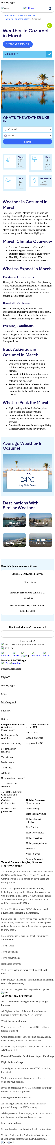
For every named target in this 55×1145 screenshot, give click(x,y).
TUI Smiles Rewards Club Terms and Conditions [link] (11, 794)
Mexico (31, 15)
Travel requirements (10, 957)
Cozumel (36, 19)
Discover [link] (30, 848)
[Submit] (5, 632)
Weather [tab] (11, 54)
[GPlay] (5, 663)
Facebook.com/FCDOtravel (18, 903)
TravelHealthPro (14, 970)
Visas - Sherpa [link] (33, 854)
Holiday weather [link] (34, 838)
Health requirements (11, 964)
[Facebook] (7, 654)
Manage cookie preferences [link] (8, 810)
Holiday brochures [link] (35, 832)
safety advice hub (17, 979)
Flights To (6, 677)
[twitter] (17, 654)
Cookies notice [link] (8, 803)
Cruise (4, 694)
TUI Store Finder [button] (27, 582)
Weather (21, 15)
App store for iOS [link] (34, 743)
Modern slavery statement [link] (8, 750)
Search (27, 142)
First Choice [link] (32, 827)
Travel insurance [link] (34, 803)
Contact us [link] (27, 598)
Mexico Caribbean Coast (17, 19)
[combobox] (27, 634)
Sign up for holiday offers (32, 644)
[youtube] (26, 654)
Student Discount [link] (34, 859)
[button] (51, 8)
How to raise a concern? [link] (13, 778)
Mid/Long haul (8, 702)
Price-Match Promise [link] (36, 813)
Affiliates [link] (5, 773)
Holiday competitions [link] (36, 843)
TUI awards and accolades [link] (9, 785)
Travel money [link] (32, 808)
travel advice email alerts (32, 919)
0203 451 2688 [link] (27, 611)
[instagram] (37, 654)
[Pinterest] (48, 654)
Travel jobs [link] (6, 767)
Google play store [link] (34, 738)
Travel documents (9, 951)
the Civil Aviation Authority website (23, 1135)
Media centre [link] (7, 762)
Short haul (6, 710)
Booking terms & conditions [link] (9, 736)
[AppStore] (16, 663)
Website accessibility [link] (11, 743)
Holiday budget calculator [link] (33, 820)
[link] (28, 8)
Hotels (4, 719)
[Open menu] (5, 8)
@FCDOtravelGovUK (34, 899)
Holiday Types (8, 685)
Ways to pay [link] (7, 757)
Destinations (9, 15)
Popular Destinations (11, 668)
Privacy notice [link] (8, 730)
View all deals (17, 44)
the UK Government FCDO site (20, 909)
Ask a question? (27, 641)
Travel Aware (7, 945)
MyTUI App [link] (32, 732)
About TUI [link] (31, 727)
